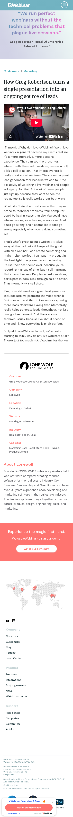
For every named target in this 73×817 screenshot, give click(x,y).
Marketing (30, 71)
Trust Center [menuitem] (14, 658)
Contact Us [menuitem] (13, 723)
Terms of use (31, 779)
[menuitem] (7, 621)
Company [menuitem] (13, 629)
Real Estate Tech (39, 448)
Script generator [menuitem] (16, 685)
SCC (59, 779)
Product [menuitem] (12, 668)
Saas (25, 448)
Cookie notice (21, 781)
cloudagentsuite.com (21, 421)
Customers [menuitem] (13, 642)
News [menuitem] (9, 691)
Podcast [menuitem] (11, 652)
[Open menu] (64, 4)
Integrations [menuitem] (13, 680)
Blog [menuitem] (8, 647)
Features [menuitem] (11, 674)
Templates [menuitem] (12, 718)
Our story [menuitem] (12, 636)
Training (54, 448)
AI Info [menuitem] (10, 729)
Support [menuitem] (12, 706)
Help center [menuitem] (13, 713)
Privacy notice (44, 779)
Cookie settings (10, 785)
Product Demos (18, 451)
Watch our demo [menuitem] (16, 696)
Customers (11, 71)
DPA (54, 779)
